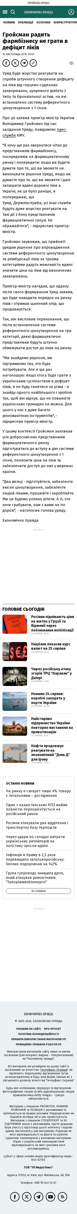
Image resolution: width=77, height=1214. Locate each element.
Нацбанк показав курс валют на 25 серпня (50, 646)
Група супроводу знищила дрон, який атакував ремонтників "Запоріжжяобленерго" (35, 877)
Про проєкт (52, 1028)
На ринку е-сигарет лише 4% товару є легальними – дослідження (38, 793)
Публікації (25, 22)
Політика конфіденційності (38, 1034)
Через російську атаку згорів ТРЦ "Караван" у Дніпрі (51, 673)
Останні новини (20, 783)
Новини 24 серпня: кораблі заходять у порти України (48, 698)
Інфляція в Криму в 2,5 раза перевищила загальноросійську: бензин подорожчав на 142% (35, 859)
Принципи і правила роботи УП (38, 1044)
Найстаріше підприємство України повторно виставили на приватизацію (52, 725)
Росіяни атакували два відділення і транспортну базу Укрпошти (37, 825)
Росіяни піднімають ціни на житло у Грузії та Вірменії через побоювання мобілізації (52, 623)
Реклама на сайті (28, 1028)
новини (9, 22)
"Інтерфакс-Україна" (54, 1070)
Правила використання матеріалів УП (38, 1039)
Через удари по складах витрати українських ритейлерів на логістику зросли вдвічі (35, 841)
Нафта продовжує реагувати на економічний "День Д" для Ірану (50, 753)
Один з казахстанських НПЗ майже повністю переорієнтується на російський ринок (37, 809)
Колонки (43, 22)
